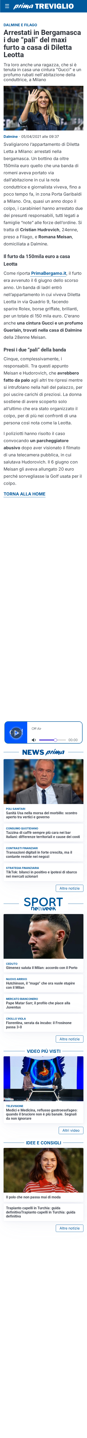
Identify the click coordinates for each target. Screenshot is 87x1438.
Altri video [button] (71, 1130)
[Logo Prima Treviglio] (43, 6)
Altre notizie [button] (70, 888)
